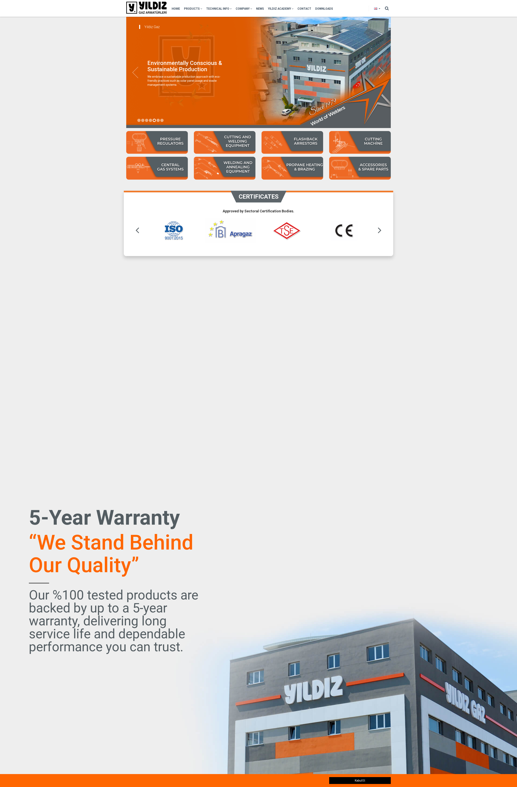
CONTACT (304, 8)
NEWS (260, 8)
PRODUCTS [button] (192, 8)
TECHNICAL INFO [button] (218, 8)
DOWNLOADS (324, 8)
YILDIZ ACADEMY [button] (280, 8)
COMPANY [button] (243, 8)
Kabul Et (360, 780)
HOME (176, 8)
